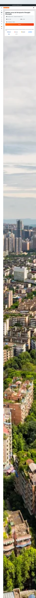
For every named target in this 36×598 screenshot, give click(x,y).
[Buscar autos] (1, 14)
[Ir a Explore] (1, 17)
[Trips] (1, 24)
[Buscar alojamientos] (1, 12)
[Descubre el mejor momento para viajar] (1, 21)
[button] (35, 5)
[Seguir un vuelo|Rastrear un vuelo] (1, 19)
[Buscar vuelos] (1, 10)
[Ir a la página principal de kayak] (6, 7)
